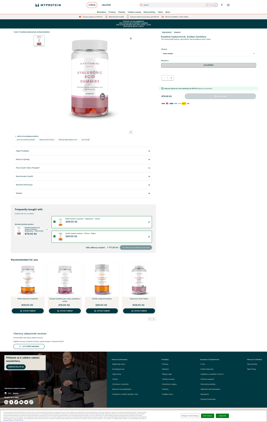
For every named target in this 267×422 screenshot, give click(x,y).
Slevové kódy (252, 364)
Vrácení (115, 379)
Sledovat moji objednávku (121, 389)
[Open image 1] (39, 40)
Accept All (222, 416)
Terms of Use (19, 420)
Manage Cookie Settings (190, 416)
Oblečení (165, 369)
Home (16, 32)
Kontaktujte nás (118, 369)
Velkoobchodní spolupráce (210, 389)
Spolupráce (204, 394)
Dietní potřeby (149, 12)
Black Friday (251, 369)
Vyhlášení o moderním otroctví (211, 374)
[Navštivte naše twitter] (26, 402)
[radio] (208, 65)
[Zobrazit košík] (228, 5)
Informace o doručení (120, 384)
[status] (167, 77)
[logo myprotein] (48, 5)
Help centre (116, 374)
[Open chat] (31, 402)
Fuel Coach (212, 5)
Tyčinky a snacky (134, 12)
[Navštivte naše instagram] (6, 402)
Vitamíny (121, 12)
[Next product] (154, 319)
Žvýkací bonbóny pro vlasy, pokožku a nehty (64, 300)
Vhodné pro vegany (169, 384)
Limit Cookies (207, 416)
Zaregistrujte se (16, 367)
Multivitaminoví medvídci (28, 299)
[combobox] (178, 5)
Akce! (167, 12)
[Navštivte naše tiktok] (16, 402)
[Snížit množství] (164, 77)
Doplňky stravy (167, 394)
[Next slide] (155, 293)
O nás (202, 364)
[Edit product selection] (149, 222)
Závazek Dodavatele (208, 399)
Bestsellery (101, 12)
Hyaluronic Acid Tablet (139, 299)
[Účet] (222, 5)
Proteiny (112, 12)
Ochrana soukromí (207, 379)
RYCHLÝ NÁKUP (29, 311)
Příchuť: (164, 49)
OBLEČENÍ (106, 5)
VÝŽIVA (91, 5)
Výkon (160, 12)
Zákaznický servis (118, 364)
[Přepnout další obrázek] (131, 132)
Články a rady (167, 374)
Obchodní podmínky (207, 384)
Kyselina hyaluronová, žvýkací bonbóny (35, 32)
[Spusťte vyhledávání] (141, 5)
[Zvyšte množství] (171, 77)
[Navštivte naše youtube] (21, 402)
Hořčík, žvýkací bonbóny (102, 299)
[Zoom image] (130, 38)
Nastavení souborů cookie (15, 388)
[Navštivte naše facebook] (11, 402)
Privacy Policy (7, 420)
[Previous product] (150, 319)
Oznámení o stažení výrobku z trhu (125, 394)
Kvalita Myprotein (206, 369)
